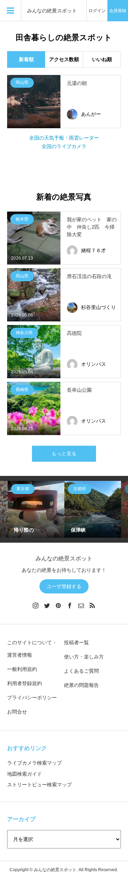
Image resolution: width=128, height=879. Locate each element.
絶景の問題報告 (81, 685)
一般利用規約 (22, 669)
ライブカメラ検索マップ (34, 763)
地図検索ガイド (24, 774)
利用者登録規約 (24, 683)
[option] (35, 509)
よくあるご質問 (81, 671)
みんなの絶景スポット (52, 11)
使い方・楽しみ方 (84, 657)
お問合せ (17, 712)
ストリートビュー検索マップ (39, 784)
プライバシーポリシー (32, 697)
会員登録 (117, 10)
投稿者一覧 (76, 642)
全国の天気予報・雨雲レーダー (64, 138)
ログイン (97, 10)
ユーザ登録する (64, 586)
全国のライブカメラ (64, 146)
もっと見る (64, 453)
